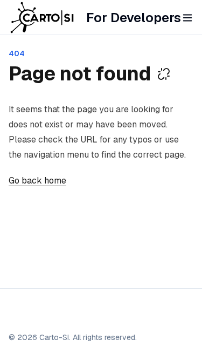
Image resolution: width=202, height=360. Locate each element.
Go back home (37, 180)
